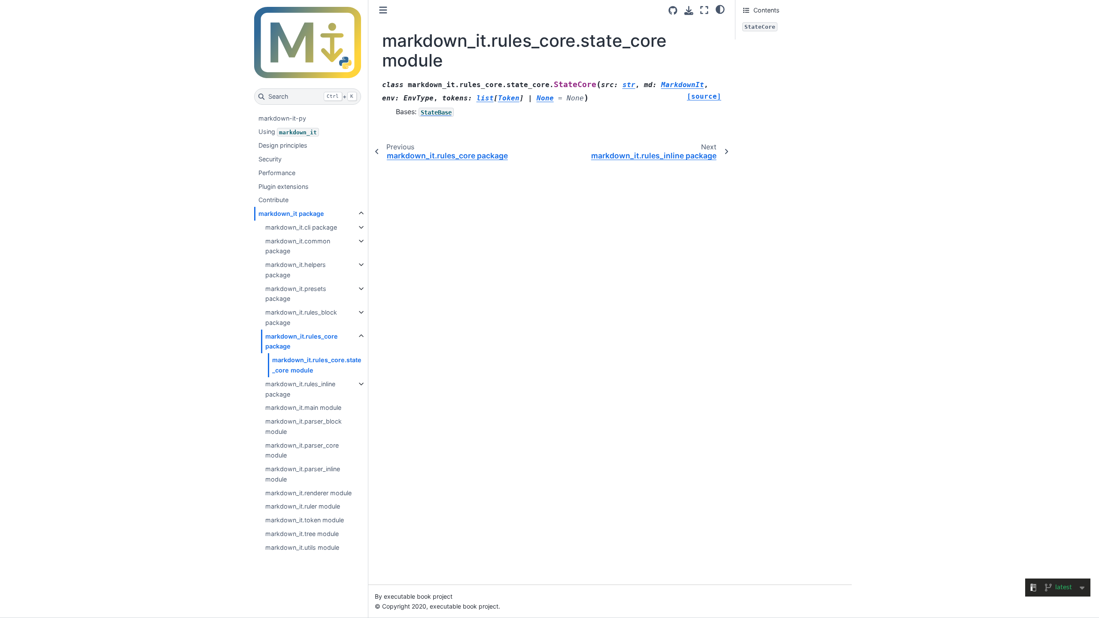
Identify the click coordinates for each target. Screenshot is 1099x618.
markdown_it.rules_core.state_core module (316, 365)
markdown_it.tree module (302, 533)
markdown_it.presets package (295, 294)
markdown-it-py (282, 118)
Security (270, 159)
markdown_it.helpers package (295, 270)
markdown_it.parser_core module (302, 450)
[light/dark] (720, 9)
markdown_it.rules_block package (301, 317)
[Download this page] (689, 10)
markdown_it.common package (297, 246)
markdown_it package (291, 213)
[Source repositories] (673, 10)
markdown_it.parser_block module (303, 426)
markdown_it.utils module (302, 547)
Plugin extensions (283, 186)
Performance (276, 172)
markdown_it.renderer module (308, 493)
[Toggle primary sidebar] (383, 10)
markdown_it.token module (304, 520)
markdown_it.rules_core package (301, 341)
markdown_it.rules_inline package (300, 389)
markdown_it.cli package (301, 227)
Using (287, 131)
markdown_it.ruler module (302, 506)
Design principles (282, 145)
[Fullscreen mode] (704, 10)
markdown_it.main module (303, 407)
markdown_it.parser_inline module (302, 474)
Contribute (273, 199)
